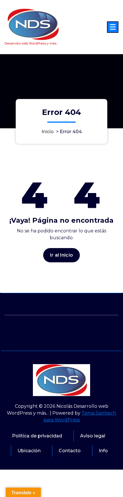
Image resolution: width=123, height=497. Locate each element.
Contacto (70, 450)
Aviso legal (92, 436)
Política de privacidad (37, 436)
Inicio (47, 132)
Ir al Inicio (61, 255)
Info (103, 450)
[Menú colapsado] (112, 27)
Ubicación (29, 450)
